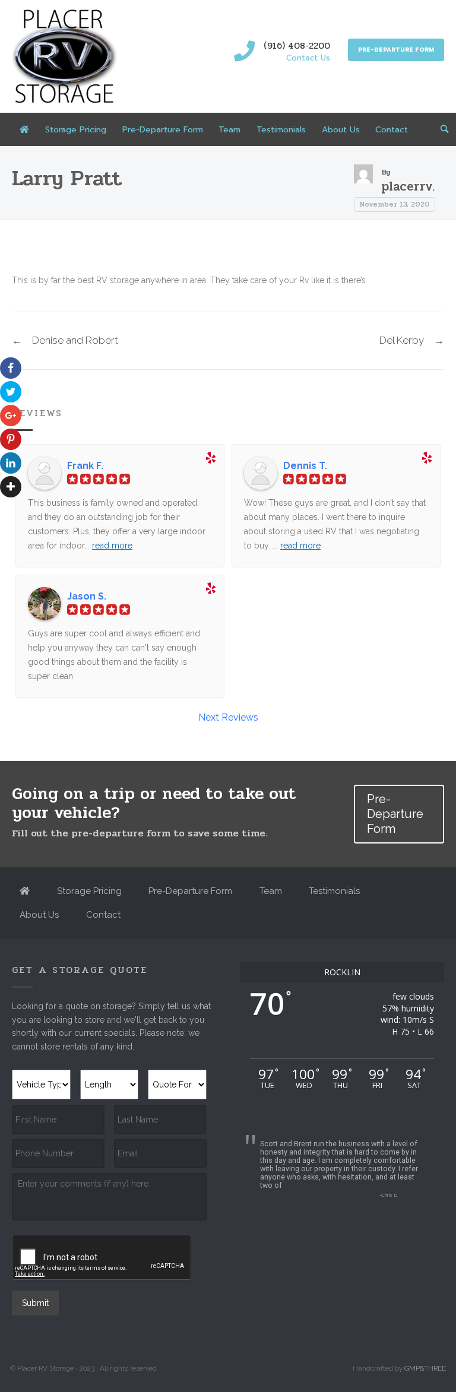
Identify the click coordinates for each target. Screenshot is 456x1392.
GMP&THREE (425, 1368)
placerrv (407, 186)
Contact (391, 129)
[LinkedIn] (12, 463)
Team (229, 129)
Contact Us (308, 58)
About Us (341, 129)
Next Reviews (228, 717)
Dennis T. (305, 466)
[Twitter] (12, 391)
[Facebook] (12, 368)
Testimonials (281, 129)
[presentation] (102, 1258)
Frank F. (85, 466)
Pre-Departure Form (396, 49)
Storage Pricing (75, 129)
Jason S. (86, 596)
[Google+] (12, 415)
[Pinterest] (12, 439)
